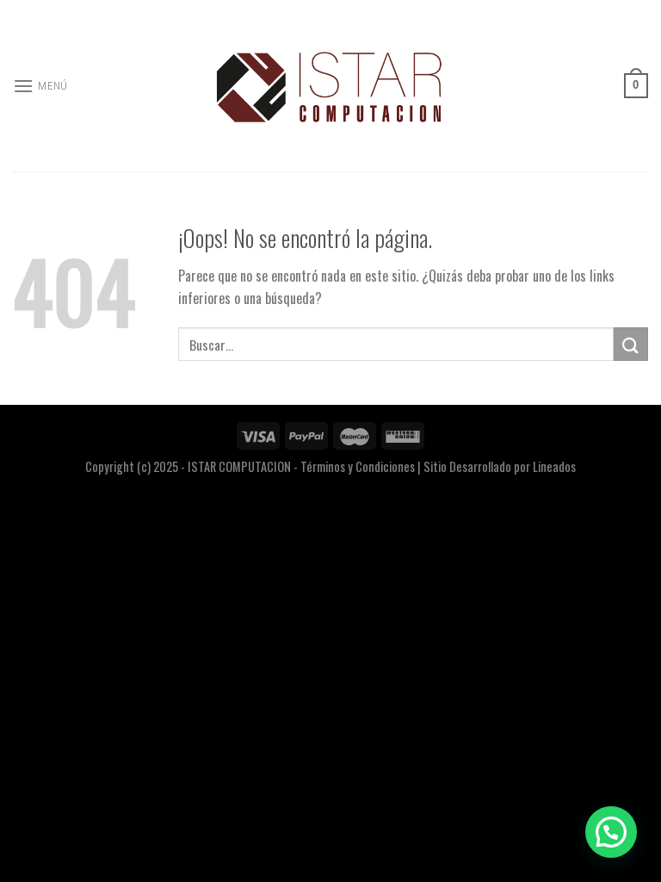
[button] (611, 832)
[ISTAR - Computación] (330, 85)
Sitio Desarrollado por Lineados (499, 466)
